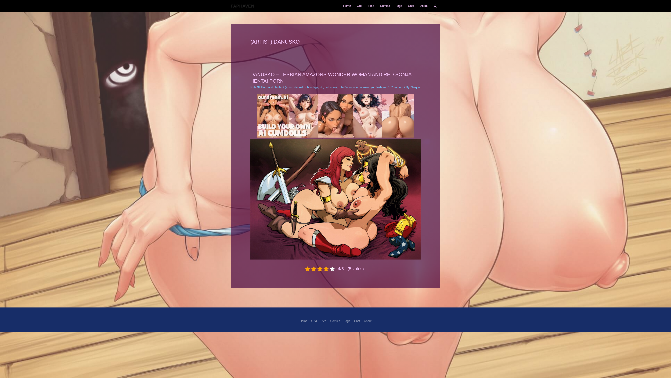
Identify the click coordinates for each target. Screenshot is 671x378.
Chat (411, 6)
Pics (371, 6)
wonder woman (359, 87)
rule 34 (343, 87)
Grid (359, 6)
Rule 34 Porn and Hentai (266, 87)
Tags (399, 6)
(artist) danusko (295, 87)
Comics (385, 6)
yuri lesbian (378, 87)
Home (347, 6)
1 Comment (395, 87)
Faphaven (242, 6)
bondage (312, 87)
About (424, 6)
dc (321, 87)
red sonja (331, 87)
